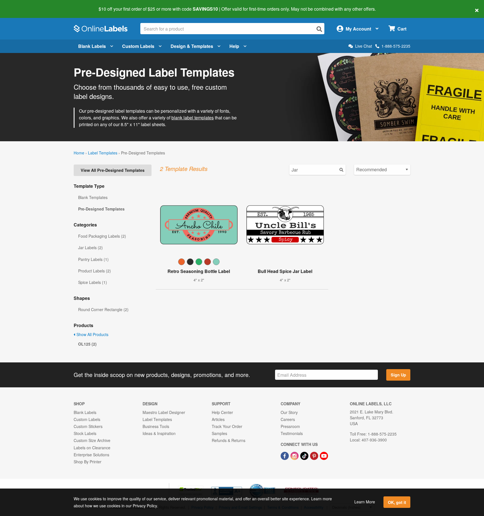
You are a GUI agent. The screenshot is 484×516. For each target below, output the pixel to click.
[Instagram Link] (295, 455)
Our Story (289, 412)
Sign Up (398, 375)
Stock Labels (85, 433)
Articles (218, 419)
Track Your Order (227, 426)
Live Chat (363, 46)
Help (234, 46)
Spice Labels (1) (92, 282)
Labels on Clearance (92, 447)
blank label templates (192, 117)
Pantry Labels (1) (93, 259)
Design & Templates (192, 46)
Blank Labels (92, 46)
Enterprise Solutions (91, 454)
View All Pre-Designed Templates (113, 170)
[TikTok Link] (305, 455)
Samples (219, 433)
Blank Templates (93, 197)
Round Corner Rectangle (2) (103, 309)
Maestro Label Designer (164, 412)
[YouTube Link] (324, 455)
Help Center (222, 412)
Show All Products (91, 334)
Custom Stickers (88, 426)
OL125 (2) (87, 344)
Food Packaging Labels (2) (102, 236)
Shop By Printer (87, 461)
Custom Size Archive (92, 440)
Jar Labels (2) (90, 247)
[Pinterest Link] (314, 455)
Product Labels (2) (94, 271)
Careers (288, 419)
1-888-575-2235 (395, 46)
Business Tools (156, 426)
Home (79, 153)
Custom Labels (138, 46)
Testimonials (292, 433)
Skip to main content (20, 5)
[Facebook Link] (285, 455)
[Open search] (319, 29)
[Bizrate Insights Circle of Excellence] (273, 484)
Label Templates (102, 153)
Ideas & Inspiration (159, 433)
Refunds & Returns (228, 440)
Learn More (364, 502)
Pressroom (290, 426)
